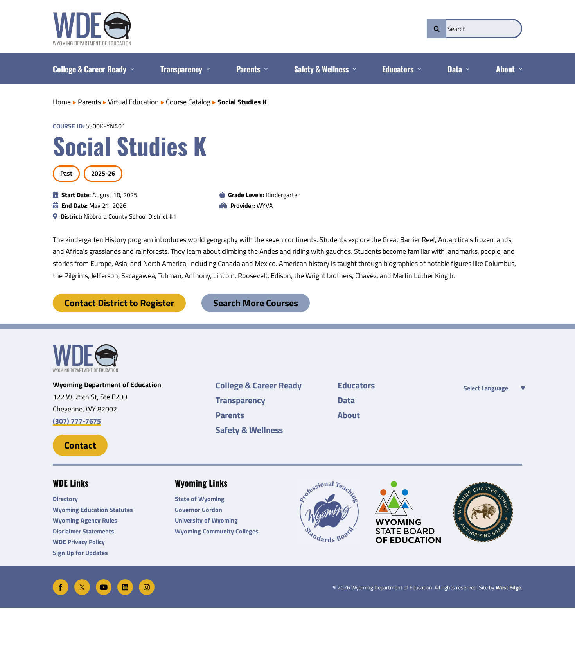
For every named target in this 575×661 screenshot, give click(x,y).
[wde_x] (82, 582)
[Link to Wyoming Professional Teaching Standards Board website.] (331, 512)
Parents (89, 102)
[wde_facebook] (60, 582)
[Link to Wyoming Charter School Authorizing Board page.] (487, 512)
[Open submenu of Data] (465, 68)
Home (62, 102)
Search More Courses (255, 303)
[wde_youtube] (103, 582)
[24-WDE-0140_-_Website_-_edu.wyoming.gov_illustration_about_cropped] (85, 347)
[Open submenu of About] (518, 68)
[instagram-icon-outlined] (147, 582)
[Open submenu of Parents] (264, 68)
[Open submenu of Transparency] (206, 68)
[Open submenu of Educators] (417, 68)
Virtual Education (133, 102)
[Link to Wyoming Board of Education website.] (409, 512)
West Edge (508, 587)
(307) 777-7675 (77, 421)
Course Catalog (188, 102)
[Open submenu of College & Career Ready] (130, 68)
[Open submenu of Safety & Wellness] (352, 68)
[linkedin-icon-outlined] (125, 582)
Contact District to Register (119, 303)
